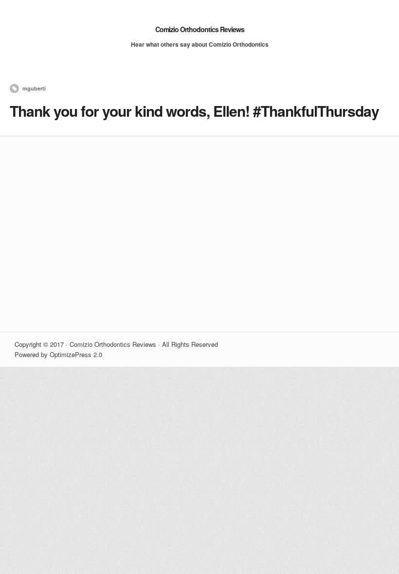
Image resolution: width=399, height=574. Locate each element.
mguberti (34, 88)
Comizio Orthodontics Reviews (199, 29)
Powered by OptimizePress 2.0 (58, 354)
